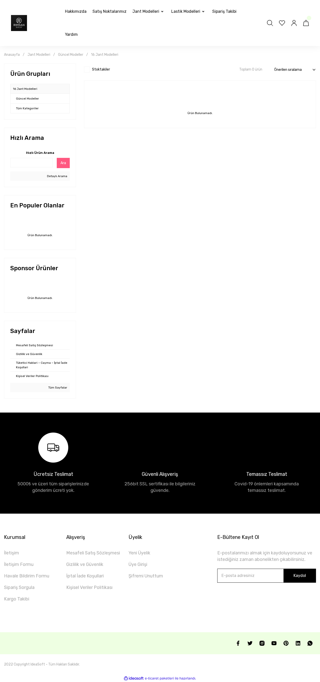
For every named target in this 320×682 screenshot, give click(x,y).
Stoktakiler (101, 69)
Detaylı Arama (56, 176)
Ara (63, 163)
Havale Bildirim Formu (26, 576)
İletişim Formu (19, 564)
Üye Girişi (137, 564)
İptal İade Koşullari (85, 576)
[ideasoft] (134, 678)
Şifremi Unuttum (145, 576)
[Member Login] (294, 23)
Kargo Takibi (16, 599)
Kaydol (300, 575)
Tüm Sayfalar (57, 387)
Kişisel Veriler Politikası (89, 587)
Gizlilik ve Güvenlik (84, 564)
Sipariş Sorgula (19, 587)
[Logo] (19, 23)
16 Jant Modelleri (104, 55)
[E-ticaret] (159, 678)
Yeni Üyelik (139, 553)
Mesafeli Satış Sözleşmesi (93, 553)
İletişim (11, 553)
